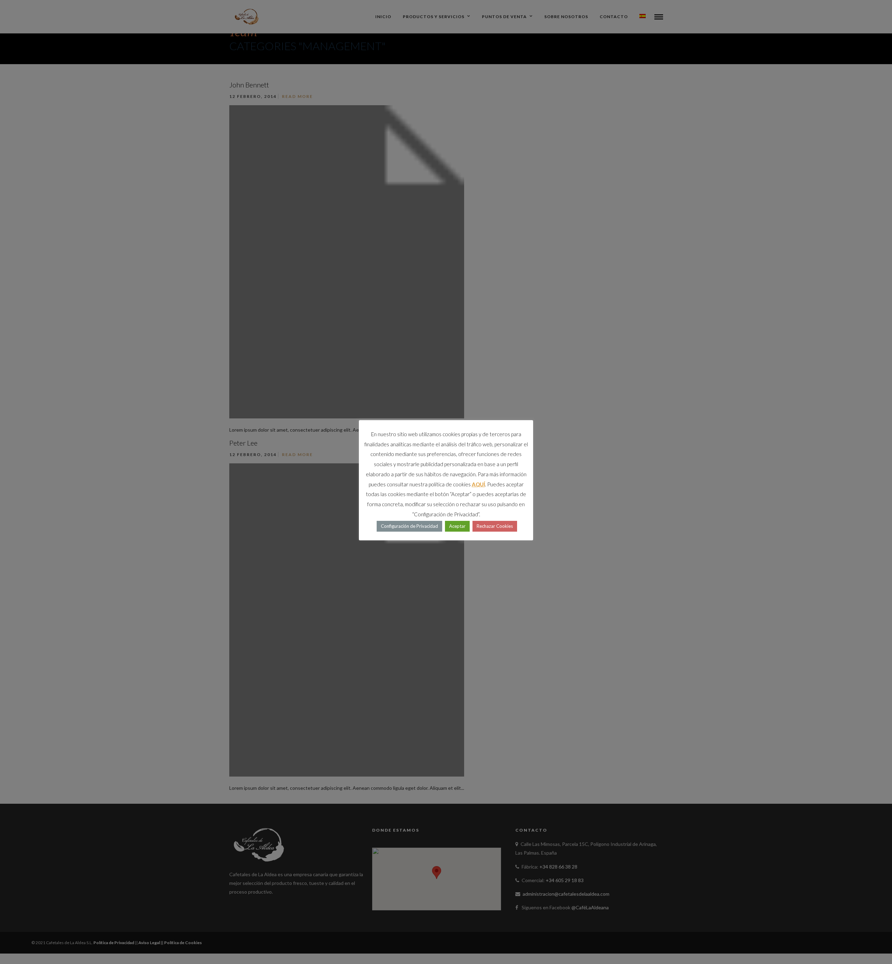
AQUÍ (478, 484)
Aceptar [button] (457, 526)
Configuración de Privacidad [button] (409, 526)
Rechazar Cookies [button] (495, 526)
